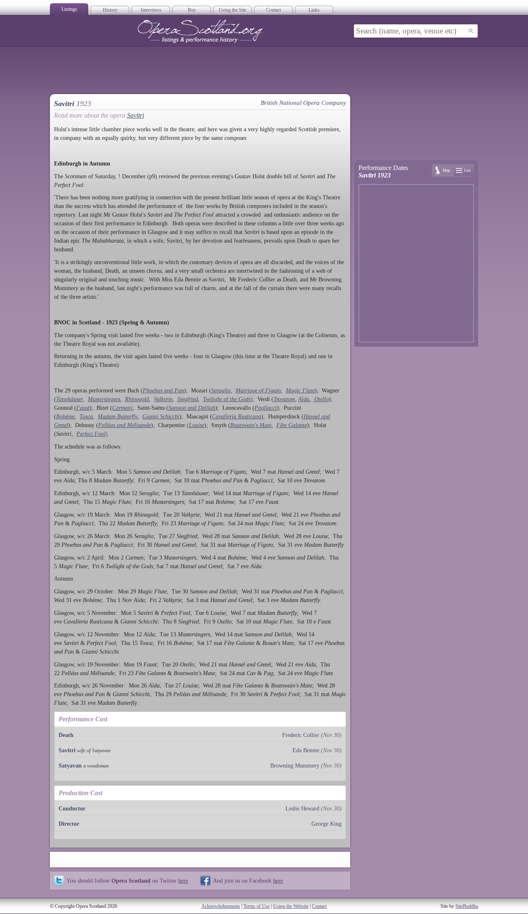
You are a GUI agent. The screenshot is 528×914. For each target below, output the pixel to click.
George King (326, 824)
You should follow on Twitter (127, 880)
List (467, 170)
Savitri (135, 115)
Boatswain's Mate (250, 425)
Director (69, 824)
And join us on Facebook (248, 880)
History (110, 10)
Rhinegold (137, 399)
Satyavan (70, 766)
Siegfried (187, 399)
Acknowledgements (220, 906)
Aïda (303, 399)
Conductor (72, 808)
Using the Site (232, 10)
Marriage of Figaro (258, 390)
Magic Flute (300, 390)
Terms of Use (256, 906)
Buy (192, 10)
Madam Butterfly (117, 416)
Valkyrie (163, 399)
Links (314, 10)
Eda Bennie (305, 750)
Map (446, 170)
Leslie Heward (302, 808)
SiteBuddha (466, 906)
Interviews (151, 10)
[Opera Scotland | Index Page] (200, 31)
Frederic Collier (300, 735)
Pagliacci (266, 408)
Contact (273, 10)
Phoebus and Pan (163, 390)
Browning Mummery (294, 766)
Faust (83, 408)
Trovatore (284, 399)
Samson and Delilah (191, 408)
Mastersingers (104, 399)
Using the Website (291, 906)
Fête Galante (291, 425)
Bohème (65, 416)
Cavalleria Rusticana (236, 416)
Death (66, 735)
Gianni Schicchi (160, 416)
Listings (69, 9)
